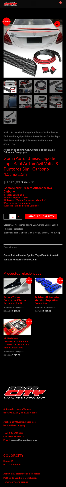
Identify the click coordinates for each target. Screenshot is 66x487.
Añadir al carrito (41, 216)
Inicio (6, 132)
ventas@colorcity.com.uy (24, 440)
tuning (57, 233)
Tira (51, 233)
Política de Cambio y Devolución (20, 478)
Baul (16, 233)
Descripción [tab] (10, 247)
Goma (31, 233)
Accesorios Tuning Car (22, 132)
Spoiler (45, 233)
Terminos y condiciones (15, 482)
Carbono (23, 233)
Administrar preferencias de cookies (21, 473)
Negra (37, 233)
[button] (33, 3)
